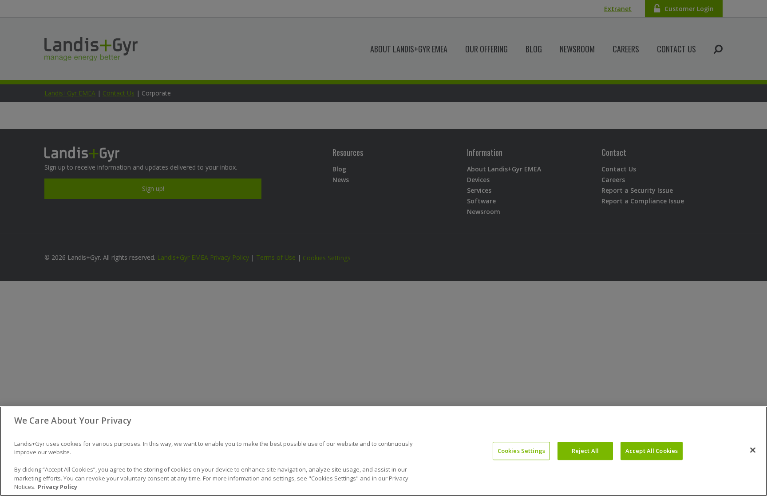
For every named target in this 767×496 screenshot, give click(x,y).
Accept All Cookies (651, 451)
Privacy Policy (57, 487)
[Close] (753, 450)
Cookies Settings (521, 451)
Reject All (585, 451)
